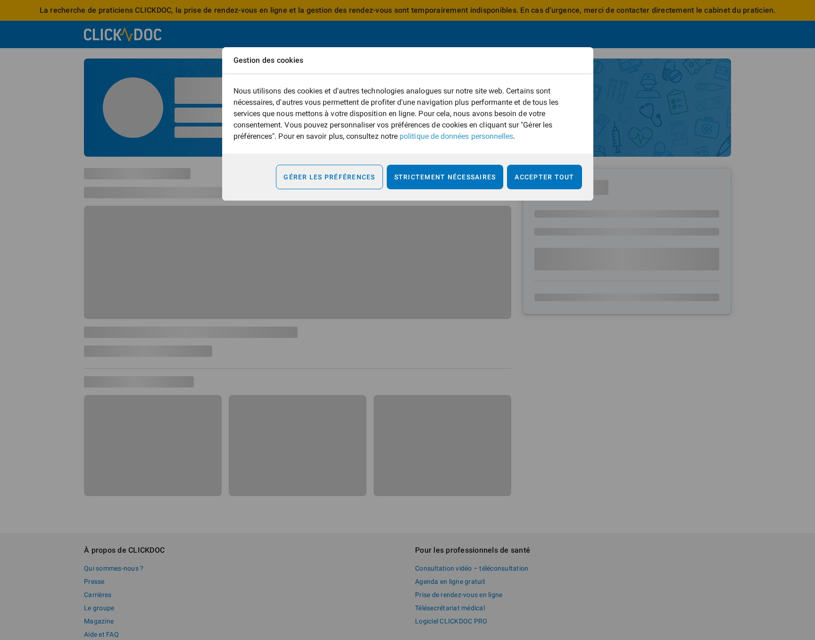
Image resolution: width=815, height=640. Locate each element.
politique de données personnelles (456, 136)
